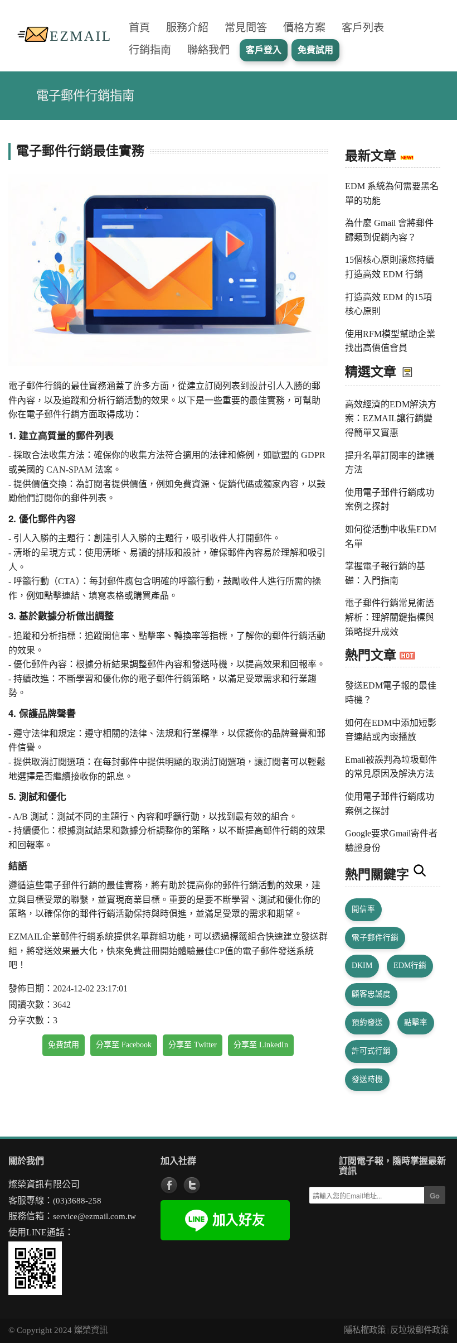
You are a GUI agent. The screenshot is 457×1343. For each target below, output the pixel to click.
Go (435, 1195)
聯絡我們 (208, 50)
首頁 (139, 27)
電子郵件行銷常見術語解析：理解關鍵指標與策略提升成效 (389, 617)
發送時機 (367, 1079)
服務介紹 (187, 27)
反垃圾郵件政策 (419, 1330)
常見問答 (246, 27)
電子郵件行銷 (375, 937)
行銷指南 (150, 50)
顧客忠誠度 (371, 994)
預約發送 (367, 1022)
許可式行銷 (371, 1051)
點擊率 (415, 1022)
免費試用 (63, 1045)
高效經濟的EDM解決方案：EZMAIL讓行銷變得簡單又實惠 (390, 418)
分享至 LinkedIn (261, 1045)
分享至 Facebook (124, 1045)
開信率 (363, 909)
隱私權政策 (365, 1330)
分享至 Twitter (192, 1045)
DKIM (362, 965)
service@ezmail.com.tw (94, 1216)
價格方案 (304, 27)
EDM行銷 (409, 965)
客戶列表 (363, 27)
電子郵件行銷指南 (85, 96)
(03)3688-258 (77, 1200)
